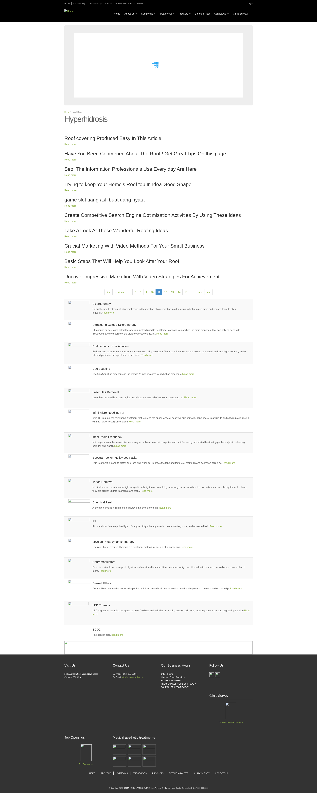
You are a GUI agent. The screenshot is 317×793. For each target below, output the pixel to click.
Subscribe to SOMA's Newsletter (130, 3)
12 (165, 292)
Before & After (202, 13)
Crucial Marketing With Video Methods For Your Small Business (134, 246)
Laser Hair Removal (105, 392)
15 (186, 292)
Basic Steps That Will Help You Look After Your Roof (121, 261)
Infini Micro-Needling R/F (108, 412)
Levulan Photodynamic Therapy (113, 541)
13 (172, 292)
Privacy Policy (95, 3)
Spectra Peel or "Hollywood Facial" (115, 457)
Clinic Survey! (240, 13)
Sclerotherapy (101, 303)
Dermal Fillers (101, 583)
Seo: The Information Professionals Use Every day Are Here (130, 169)
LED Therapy (101, 605)
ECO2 (96, 629)
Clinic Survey (79, 3)
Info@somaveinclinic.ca (132, 677)
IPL (94, 521)
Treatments (166, 13)
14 (179, 292)
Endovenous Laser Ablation (110, 346)
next (200, 292)
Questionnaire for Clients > (231, 722)
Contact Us (220, 13)
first (108, 292)
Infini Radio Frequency (107, 437)
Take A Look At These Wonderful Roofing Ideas (116, 230)
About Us (129, 13)
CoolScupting (101, 368)
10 (152, 292)
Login (250, 3)
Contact (108, 3)
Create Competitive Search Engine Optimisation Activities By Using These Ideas (152, 215)
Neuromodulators (103, 562)
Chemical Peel (102, 502)
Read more (70, 144)
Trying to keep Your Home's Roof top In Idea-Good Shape (128, 184)
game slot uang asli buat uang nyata (104, 199)
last (209, 292)
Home (67, 3)
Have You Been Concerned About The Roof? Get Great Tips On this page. (145, 153)
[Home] (70, 11)
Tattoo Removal (102, 482)
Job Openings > (86, 764)
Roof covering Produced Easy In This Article (112, 138)
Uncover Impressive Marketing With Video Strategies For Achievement (141, 276)
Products (183, 13)
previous (119, 292)
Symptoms (147, 13)
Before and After (179, 773)
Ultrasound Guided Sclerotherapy (114, 324)
